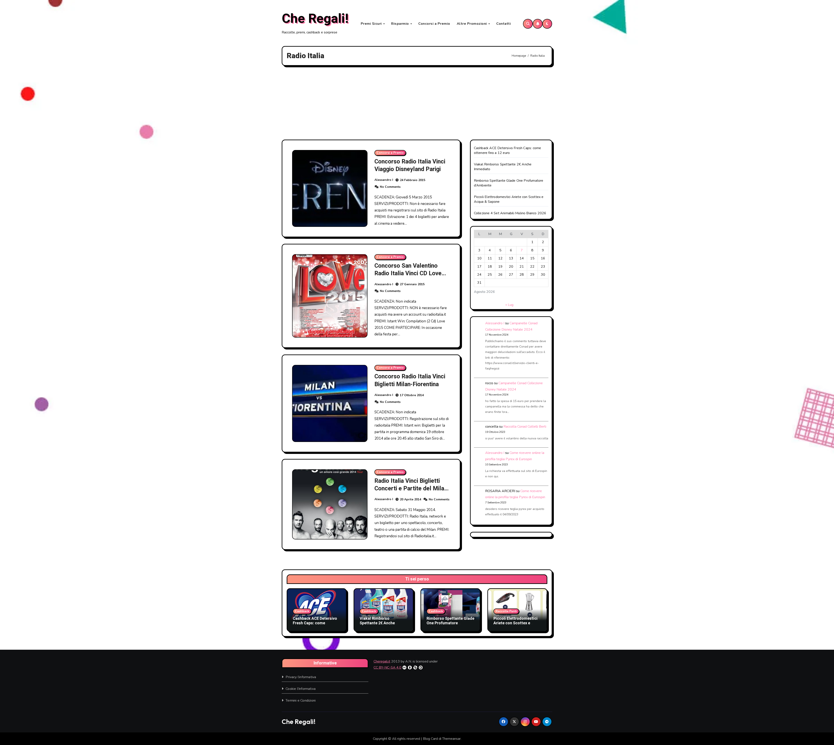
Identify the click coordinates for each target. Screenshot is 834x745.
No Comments (390, 187)
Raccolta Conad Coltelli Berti (524, 426)
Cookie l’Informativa (301, 688)
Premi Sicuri (372, 23)
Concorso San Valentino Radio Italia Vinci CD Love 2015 (408, 273)
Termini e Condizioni (301, 700)
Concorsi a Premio (434, 23)
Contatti (503, 23)
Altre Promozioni (472, 23)
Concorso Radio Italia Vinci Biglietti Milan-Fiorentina (409, 380)
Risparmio (400, 23)
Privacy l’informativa (301, 677)
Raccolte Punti (506, 611)
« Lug (509, 304)
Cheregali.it (382, 661)
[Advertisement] (417, 102)
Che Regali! (315, 18)
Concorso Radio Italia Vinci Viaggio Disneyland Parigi (409, 165)
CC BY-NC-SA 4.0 (387, 667)
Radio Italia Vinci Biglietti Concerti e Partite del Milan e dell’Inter (410, 488)
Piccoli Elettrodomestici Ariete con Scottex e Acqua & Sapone (515, 623)
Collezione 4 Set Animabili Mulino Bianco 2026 (510, 213)
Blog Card (430, 738)
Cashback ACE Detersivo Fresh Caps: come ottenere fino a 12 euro (507, 150)
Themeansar (451, 738)
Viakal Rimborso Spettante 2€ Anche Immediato (377, 623)
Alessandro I (383, 180)
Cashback (302, 611)
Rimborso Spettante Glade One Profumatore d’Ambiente (450, 623)
